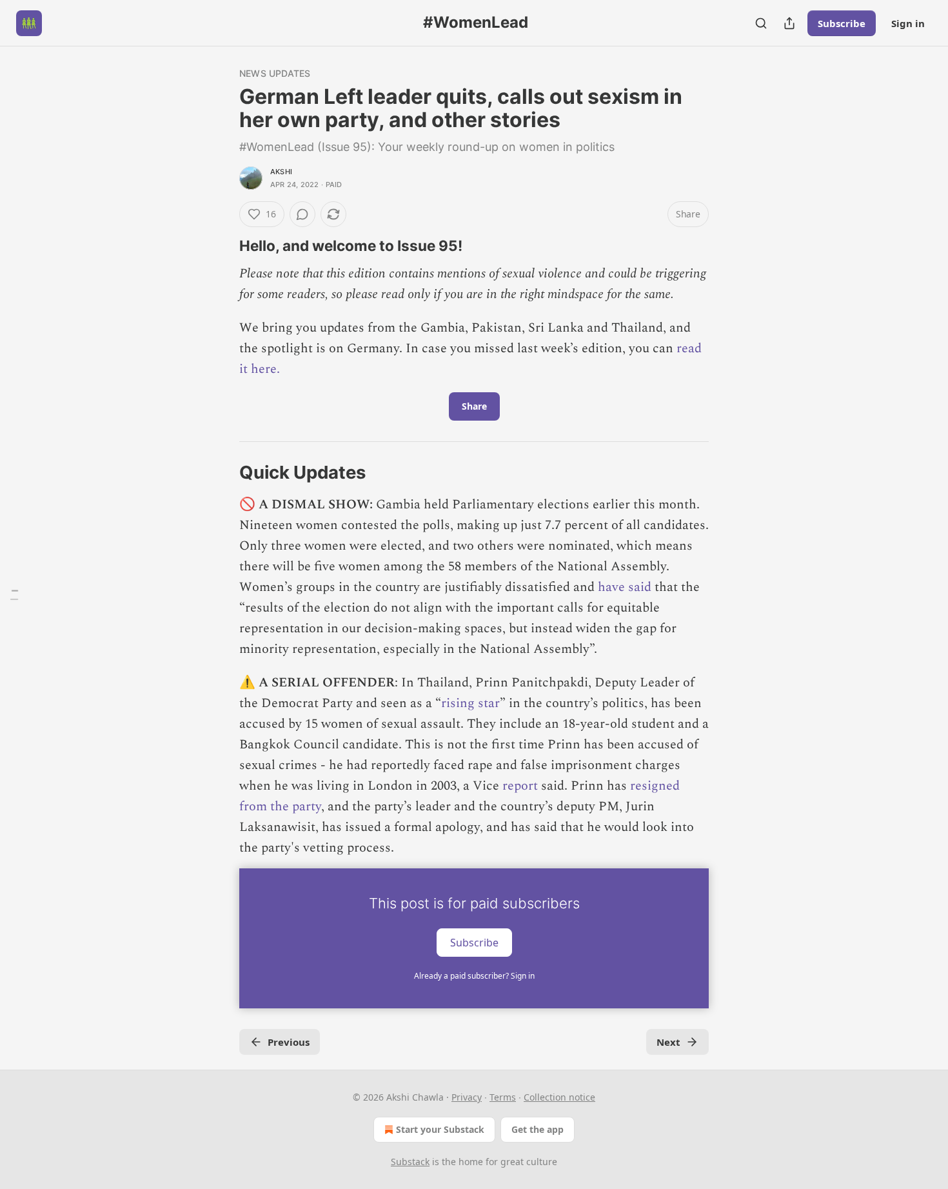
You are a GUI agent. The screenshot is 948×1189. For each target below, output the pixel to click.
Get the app (537, 1129)
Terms (502, 1097)
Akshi (281, 171)
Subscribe (841, 23)
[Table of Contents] (14, 594)
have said (624, 587)
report (520, 785)
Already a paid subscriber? (474, 975)
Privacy (466, 1097)
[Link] (221, 245)
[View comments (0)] (302, 214)
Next (668, 1041)
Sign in (908, 23)
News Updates (274, 73)
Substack (410, 1161)
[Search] (761, 23)
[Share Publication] (789, 23)
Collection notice (559, 1097)
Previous (289, 1041)
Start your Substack (440, 1129)
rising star (470, 703)
